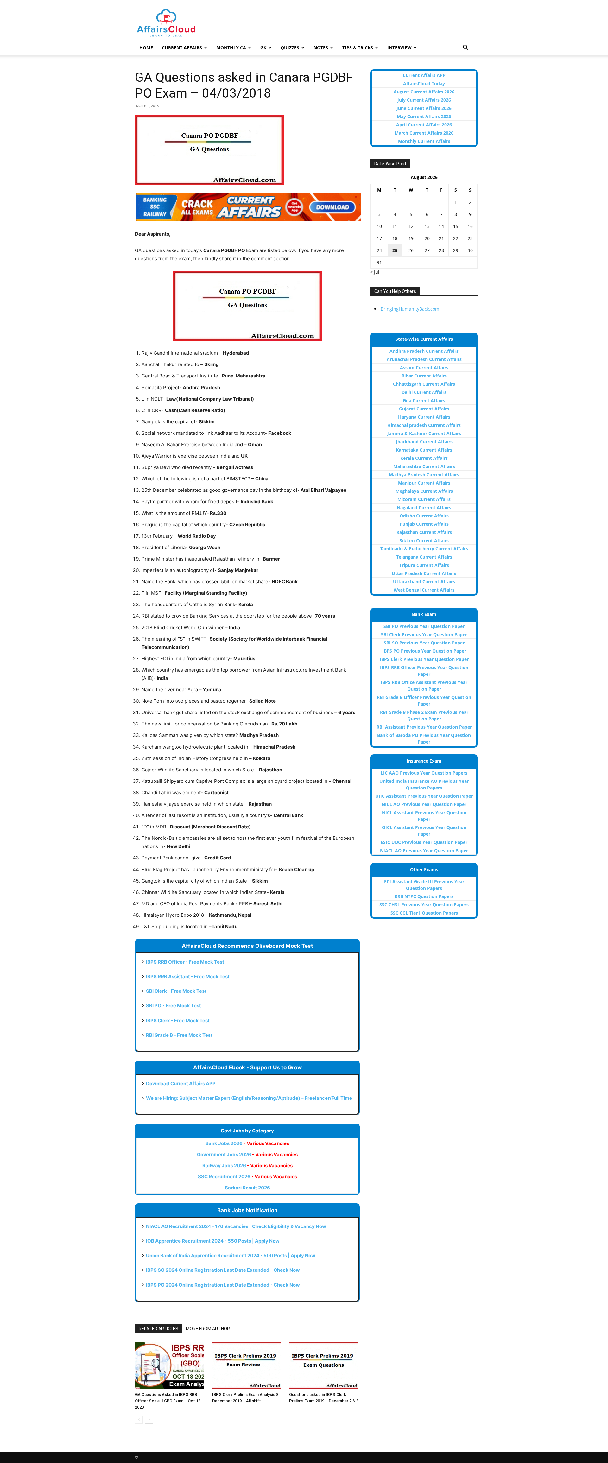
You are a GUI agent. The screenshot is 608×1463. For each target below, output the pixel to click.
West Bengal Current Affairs (424, 590)
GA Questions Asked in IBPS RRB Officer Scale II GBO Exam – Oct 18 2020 (167, 1400)
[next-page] (149, 1420)
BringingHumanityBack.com (410, 309)
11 (394, 226)
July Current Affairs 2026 (424, 100)
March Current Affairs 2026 (424, 133)
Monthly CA (231, 48)
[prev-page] (139, 1420)
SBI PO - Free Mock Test (173, 1006)
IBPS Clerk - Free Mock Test (178, 1020)
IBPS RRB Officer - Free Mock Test (185, 962)
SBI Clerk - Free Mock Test (176, 991)
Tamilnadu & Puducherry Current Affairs (424, 549)
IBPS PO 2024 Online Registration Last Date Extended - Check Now (223, 1285)
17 (379, 238)
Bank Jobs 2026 (247, 1143)
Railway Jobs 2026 (247, 1165)
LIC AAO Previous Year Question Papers (424, 773)
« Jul (374, 272)
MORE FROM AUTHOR (208, 1328)
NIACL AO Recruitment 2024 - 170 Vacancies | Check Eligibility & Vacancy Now (236, 1226)
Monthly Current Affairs (424, 141)
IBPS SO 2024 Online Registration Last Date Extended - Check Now (223, 1270)
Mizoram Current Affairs (424, 499)
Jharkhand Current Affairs (424, 442)
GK (263, 48)
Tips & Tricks (357, 48)
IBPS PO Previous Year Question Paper (424, 651)
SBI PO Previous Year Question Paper (424, 626)
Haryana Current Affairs (424, 417)
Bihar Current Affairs (424, 376)
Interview (399, 48)
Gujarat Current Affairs (424, 409)
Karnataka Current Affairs (424, 450)
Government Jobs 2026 (247, 1154)
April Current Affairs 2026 (424, 125)
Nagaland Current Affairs (424, 507)
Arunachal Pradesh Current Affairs (424, 359)
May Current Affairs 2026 (424, 116)
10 (379, 226)
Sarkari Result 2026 (247, 1188)
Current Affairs (182, 48)
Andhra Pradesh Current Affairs (424, 351)
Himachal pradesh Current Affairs (424, 425)
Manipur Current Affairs (424, 483)
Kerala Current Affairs (424, 458)
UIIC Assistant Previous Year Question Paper (424, 796)
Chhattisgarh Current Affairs (424, 384)
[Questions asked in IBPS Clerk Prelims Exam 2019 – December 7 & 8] (324, 1365)
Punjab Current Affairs (424, 524)
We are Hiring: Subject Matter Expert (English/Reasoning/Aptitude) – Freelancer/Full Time (249, 1098)
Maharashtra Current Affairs (424, 466)
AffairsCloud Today (424, 83)
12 (411, 226)
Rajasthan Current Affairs (424, 532)
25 (394, 250)
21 (441, 238)
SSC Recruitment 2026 (247, 1177)
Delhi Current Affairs (424, 392)
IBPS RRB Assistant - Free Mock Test (188, 976)
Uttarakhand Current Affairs (424, 582)
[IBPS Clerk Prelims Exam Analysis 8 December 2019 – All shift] (247, 1365)
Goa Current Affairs (424, 400)
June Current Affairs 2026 (424, 108)
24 (379, 250)
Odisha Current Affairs (424, 516)
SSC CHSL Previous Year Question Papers (424, 905)
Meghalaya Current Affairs (424, 491)
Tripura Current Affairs (424, 565)
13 (427, 226)
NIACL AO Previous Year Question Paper (424, 850)
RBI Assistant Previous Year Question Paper (424, 727)
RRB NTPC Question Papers (424, 896)
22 (455, 238)
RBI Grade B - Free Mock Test (179, 1035)
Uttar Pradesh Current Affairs (424, 573)
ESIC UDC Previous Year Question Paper (424, 842)
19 (411, 238)
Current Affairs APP (424, 75)
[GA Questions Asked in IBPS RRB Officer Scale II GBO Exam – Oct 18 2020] (170, 1365)
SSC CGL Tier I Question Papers (424, 913)
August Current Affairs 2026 (424, 92)
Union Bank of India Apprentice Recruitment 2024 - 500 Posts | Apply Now (230, 1255)
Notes (321, 48)
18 (394, 238)
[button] (465, 48)
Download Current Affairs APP (181, 1083)
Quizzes (290, 48)
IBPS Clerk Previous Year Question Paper (424, 659)
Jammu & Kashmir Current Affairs (424, 433)
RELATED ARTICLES (158, 1328)
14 (441, 226)
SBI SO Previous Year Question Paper (424, 643)
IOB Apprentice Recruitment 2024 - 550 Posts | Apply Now (213, 1241)
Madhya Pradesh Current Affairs (424, 475)
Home (146, 48)
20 (427, 238)
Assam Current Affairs (424, 367)
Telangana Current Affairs (424, 557)
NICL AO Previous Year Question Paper (424, 804)
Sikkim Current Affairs (424, 540)
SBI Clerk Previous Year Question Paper (424, 634)
